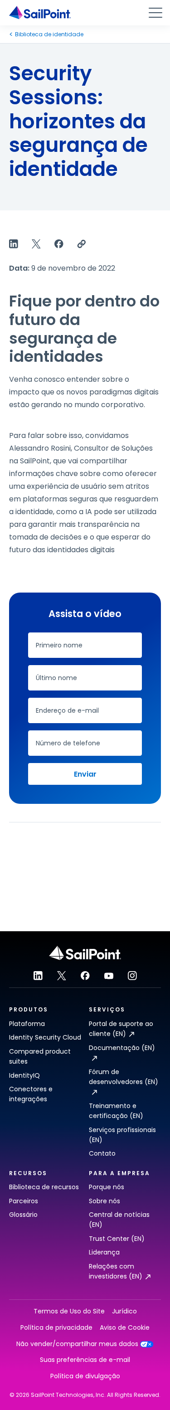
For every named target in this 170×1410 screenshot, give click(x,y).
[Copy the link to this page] (81, 243)
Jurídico (124, 1311)
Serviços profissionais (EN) (122, 1134)
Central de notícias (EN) (119, 1219)
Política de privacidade (56, 1327)
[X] (61, 975)
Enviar (85, 774)
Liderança (104, 1252)
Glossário (23, 1214)
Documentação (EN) (122, 1047)
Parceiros (23, 1201)
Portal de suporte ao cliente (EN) (121, 1028)
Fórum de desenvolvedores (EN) (123, 1076)
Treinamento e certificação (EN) (116, 1110)
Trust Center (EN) (117, 1238)
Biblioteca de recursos (44, 1186)
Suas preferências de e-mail (85, 1360)
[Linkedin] (38, 975)
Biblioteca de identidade (49, 34)
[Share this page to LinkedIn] (13, 243)
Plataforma (27, 1023)
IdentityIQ (24, 1075)
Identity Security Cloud (45, 1037)
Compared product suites (40, 1056)
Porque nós (106, 1186)
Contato (102, 1153)
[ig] (132, 975)
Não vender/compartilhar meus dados (77, 1344)
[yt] (108, 975)
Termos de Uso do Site (69, 1311)
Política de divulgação (85, 1376)
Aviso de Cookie (125, 1327)
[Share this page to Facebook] (58, 243)
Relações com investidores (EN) (115, 1271)
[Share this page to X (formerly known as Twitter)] (36, 243)
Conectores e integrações (31, 1094)
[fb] (85, 975)
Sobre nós (104, 1201)
